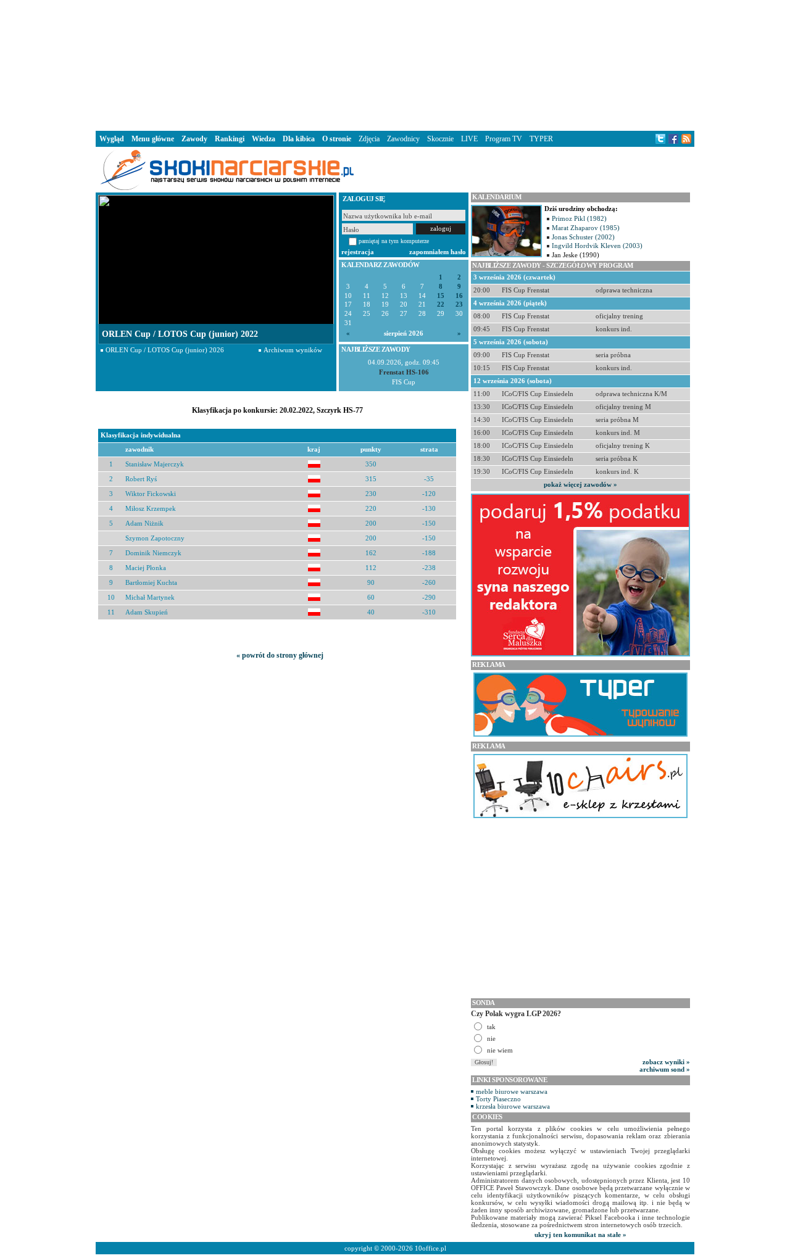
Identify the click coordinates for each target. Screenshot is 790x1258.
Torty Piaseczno (498, 1099)
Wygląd (111, 138)
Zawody (194, 138)
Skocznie (440, 138)
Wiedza (263, 138)
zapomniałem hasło (437, 251)
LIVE (469, 138)
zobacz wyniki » (666, 1062)
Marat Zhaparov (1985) (586, 227)
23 (459, 304)
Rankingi (229, 138)
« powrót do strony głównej (279, 655)
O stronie (336, 138)
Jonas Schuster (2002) (583, 237)
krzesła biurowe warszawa (513, 1106)
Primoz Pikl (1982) (579, 218)
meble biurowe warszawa (511, 1091)
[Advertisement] (395, 64)
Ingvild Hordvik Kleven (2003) (597, 245)
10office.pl (430, 1248)
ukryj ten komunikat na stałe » (580, 1234)
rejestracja (357, 251)
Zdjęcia (369, 138)
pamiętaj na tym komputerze (394, 241)
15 (440, 295)
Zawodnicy (403, 138)
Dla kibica (299, 138)
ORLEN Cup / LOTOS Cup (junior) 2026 (165, 350)
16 (459, 295)
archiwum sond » (664, 1069)
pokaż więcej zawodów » (580, 484)
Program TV (503, 138)
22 (440, 304)
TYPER (541, 138)
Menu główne (152, 138)
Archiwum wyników (293, 350)
